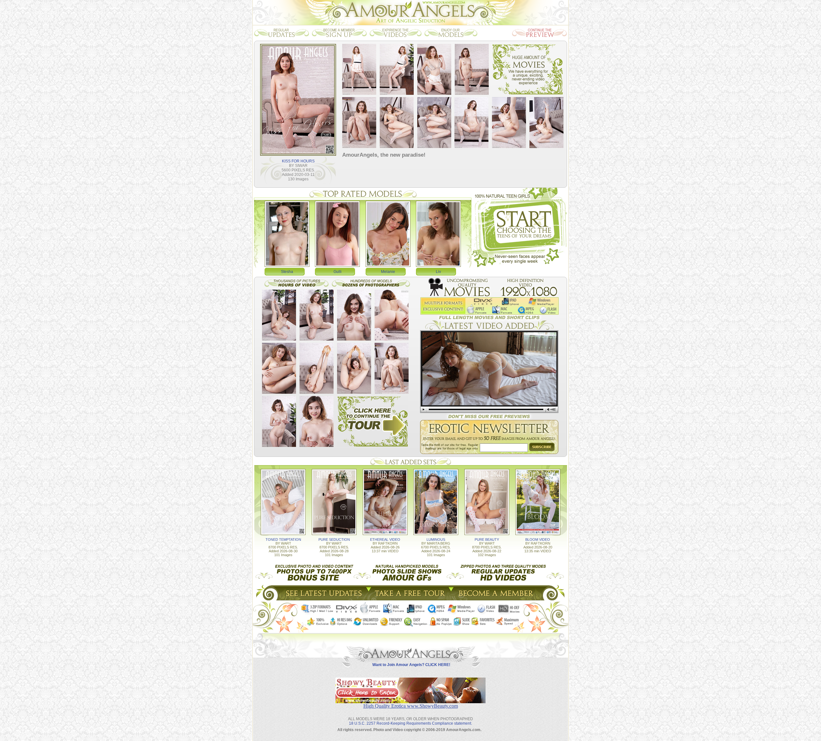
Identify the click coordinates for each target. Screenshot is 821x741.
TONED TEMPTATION (283, 539)
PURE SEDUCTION (334, 539)
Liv (438, 271)
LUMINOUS (436, 539)
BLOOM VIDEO (537, 539)
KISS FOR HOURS (298, 161)
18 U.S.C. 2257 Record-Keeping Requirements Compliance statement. (410, 723)
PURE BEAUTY (487, 539)
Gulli (338, 271)
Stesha (287, 271)
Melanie (388, 271)
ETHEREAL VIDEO (385, 539)
